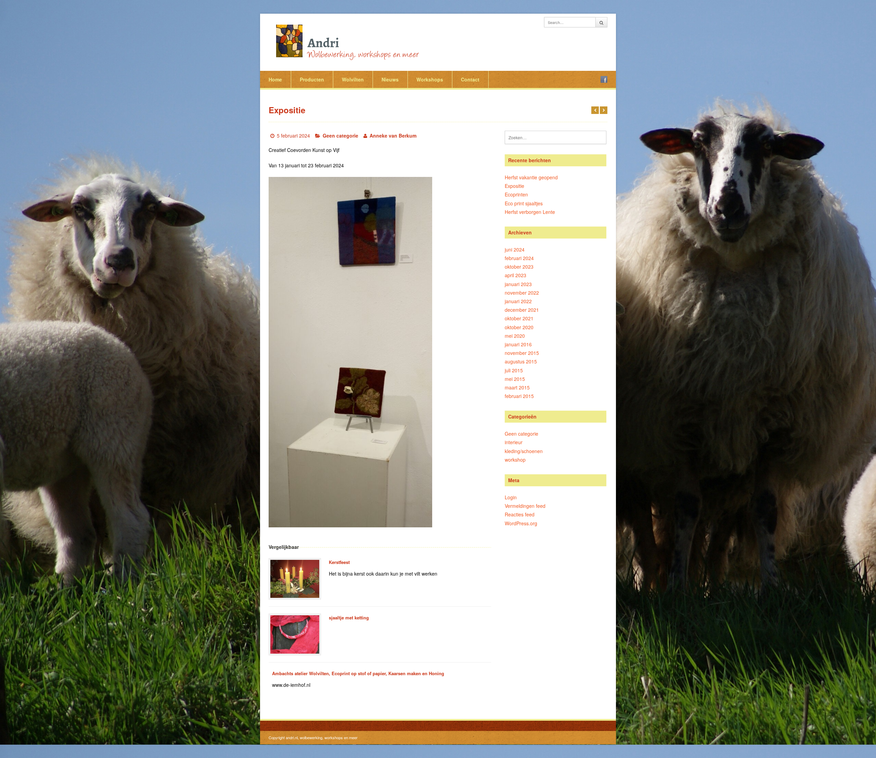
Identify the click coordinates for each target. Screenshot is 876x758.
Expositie (514, 185)
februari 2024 (519, 258)
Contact (470, 79)
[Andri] (346, 41)
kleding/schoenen (524, 451)
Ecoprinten (516, 194)
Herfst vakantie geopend (531, 177)
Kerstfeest (339, 562)
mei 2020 (515, 335)
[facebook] (604, 79)
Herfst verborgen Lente (530, 211)
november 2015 (522, 352)
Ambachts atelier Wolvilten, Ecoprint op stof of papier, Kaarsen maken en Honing (358, 673)
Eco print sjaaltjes (524, 203)
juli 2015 (514, 370)
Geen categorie (340, 135)
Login (511, 497)
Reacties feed (519, 514)
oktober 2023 (519, 266)
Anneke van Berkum (393, 135)
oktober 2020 (519, 327)
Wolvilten (353, 79)
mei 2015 (515, 378)
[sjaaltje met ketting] (295, 634)
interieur (514, 442)
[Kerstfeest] (295, 579)
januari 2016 (518, 344)
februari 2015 (519, 396)
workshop (515, 459)
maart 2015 (517, 387)
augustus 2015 (521, 361)
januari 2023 (518, 284)
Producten (312, 79)
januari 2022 (518, 301)
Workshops (429, 79)
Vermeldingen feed (525, 505)
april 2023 (515, 275)
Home (275, 79)
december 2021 (522, 309)
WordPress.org (521, 523)
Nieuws (390, 79)
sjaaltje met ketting (349, 617)
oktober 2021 (519, 318)
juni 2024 (515, 249)
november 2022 (522, 292)
